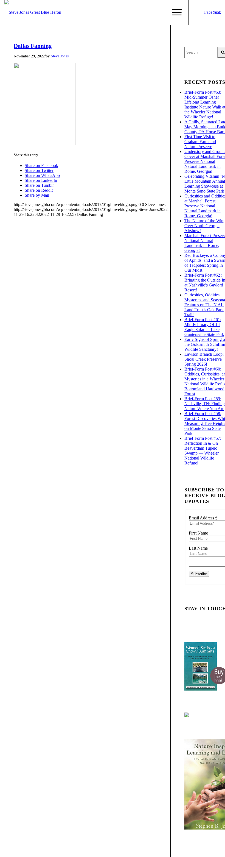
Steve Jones (60, 56)
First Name (198, 533)
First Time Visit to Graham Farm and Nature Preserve (200, 141)
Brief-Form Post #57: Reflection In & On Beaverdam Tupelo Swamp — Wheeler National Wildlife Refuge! (202, 450)
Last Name (198, 548)
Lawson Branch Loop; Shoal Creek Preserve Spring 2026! (204, 359)
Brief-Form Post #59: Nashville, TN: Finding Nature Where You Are (204, 403)
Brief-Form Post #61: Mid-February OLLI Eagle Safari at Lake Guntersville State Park (204, 327)
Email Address (203, 518)
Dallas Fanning (33, 46)
